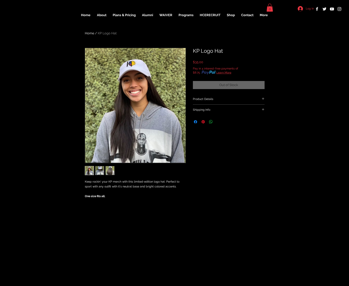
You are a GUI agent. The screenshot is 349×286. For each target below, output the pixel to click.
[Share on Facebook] (195, 121)
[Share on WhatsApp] (210, 121)
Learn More (223, 72)
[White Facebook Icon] (317, 9)
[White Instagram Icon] (339, 9)
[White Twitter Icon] (324, 9)
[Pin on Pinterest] (203, 121)
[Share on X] (218, 121)
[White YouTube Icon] (331, 9)
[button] (269, 8)
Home (89, 33)
